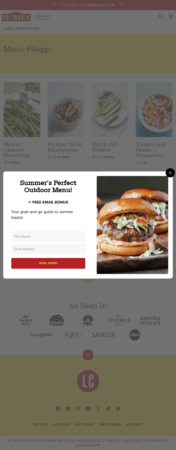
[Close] (170, 172)
